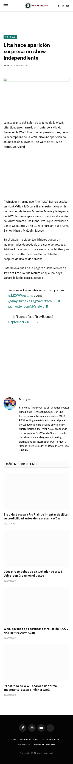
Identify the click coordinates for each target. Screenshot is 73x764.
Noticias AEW (51, 739)
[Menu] (6, 6)
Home (13, 739)
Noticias (10, 37)
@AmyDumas (18, 301)
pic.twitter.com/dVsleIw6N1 (28, 306)
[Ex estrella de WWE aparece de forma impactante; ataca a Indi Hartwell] (36, 662)
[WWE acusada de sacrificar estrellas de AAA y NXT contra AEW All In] (36, 605)
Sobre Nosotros (44, 744)
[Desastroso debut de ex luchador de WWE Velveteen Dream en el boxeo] (36, 548)
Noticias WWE (29, 739)
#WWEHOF (52, 301)
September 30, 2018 (23, 322)
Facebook (24, 744)
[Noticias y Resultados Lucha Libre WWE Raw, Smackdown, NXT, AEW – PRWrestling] (36, 6)
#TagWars (36, 301)
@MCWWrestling (20, 295)
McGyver (8, 65)
